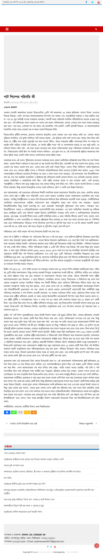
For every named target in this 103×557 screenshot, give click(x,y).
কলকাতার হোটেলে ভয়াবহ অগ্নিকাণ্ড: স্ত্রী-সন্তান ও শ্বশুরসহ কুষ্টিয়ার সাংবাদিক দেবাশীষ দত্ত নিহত (42, 471)
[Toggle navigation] (7, 29)
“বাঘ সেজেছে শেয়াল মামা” (15, 453)
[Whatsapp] (14, 412)
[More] (34, 412)
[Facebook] (7, 412)
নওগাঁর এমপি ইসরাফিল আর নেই (23, 423)
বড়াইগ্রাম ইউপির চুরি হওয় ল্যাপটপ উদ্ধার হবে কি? (24, 484)
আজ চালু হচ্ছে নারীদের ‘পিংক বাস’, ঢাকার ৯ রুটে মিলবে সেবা (29, 499)
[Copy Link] (27, 412)
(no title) (7, 477)
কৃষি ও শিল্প (34, 102)
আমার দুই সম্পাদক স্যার (14, 465)
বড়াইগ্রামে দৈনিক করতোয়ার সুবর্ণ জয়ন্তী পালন (23, 511)
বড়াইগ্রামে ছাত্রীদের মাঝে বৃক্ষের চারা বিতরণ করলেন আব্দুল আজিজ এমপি (34, 459)
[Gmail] (20, 412)
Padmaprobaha (44, 552)
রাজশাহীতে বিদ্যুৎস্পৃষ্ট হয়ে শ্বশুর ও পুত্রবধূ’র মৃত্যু (24, 505)
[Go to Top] (96, 545)
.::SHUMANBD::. (72, 552)
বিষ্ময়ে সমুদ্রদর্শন (86, 423)
